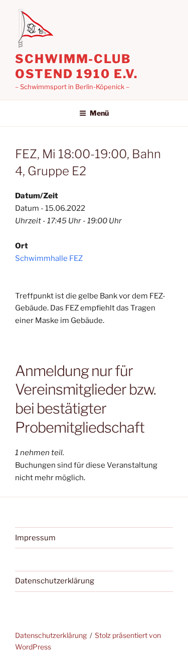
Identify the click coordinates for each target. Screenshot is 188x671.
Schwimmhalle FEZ (49, 258)
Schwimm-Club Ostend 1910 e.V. (76, 66)
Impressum (35, 537)
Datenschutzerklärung (54, 580)
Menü (99, 113)
